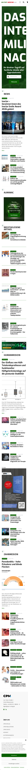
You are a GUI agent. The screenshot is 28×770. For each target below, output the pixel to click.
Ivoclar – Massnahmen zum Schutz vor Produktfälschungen (17, 672)
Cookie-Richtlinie (7, 767)
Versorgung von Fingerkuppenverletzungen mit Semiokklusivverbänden (18, 237)
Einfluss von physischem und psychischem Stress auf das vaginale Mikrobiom (18, 421)
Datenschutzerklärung (15, 767)
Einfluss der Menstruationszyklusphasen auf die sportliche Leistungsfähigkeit (18, 181)
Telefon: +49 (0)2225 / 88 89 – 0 (11, 704)
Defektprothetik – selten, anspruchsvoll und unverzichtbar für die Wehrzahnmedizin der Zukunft (18, 656)
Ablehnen (14, 759)
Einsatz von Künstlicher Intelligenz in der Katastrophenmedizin (17, 434)
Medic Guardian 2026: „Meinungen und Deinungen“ (17, 543)
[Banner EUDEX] (14, 349)
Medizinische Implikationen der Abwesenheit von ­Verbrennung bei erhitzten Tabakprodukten (16, 311)
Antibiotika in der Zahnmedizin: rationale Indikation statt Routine (17, 159)
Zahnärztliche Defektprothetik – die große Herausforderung (17, 633)
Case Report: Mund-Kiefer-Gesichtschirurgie (17, 643)
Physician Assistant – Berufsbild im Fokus (17, 445)
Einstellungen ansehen (14, 763)
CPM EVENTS (6, 729)
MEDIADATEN (6, 738)
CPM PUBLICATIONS (8, 727)
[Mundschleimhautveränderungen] (5, 272)
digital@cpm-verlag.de (9, 706)
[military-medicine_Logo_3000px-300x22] (9, 2)
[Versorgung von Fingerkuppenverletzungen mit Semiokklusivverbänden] (5, 235)
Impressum (22, 767)
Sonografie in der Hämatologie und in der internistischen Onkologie (17, 533)
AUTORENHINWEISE (8, 735)
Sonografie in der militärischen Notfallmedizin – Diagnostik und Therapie (18, 458)
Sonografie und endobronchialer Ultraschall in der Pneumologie (15, 519)
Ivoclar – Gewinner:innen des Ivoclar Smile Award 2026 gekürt (11, 105)
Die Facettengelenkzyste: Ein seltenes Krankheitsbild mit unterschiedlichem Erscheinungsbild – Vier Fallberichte (18, 329)
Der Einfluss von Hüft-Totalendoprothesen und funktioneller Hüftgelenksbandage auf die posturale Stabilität (14, 368)
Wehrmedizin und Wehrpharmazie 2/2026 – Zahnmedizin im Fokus (18, 684)
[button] (26, 740)
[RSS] (6, 709)
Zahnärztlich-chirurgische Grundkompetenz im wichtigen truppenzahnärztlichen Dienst (17, 619)
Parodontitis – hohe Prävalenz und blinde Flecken (12, 564)
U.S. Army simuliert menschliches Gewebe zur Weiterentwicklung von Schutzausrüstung (17, 169)
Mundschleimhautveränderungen (18, 272)
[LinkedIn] (3, 709)
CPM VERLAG (6, 724)
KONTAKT (5, 732)
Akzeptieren (14, 755)
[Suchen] (8, 76)
